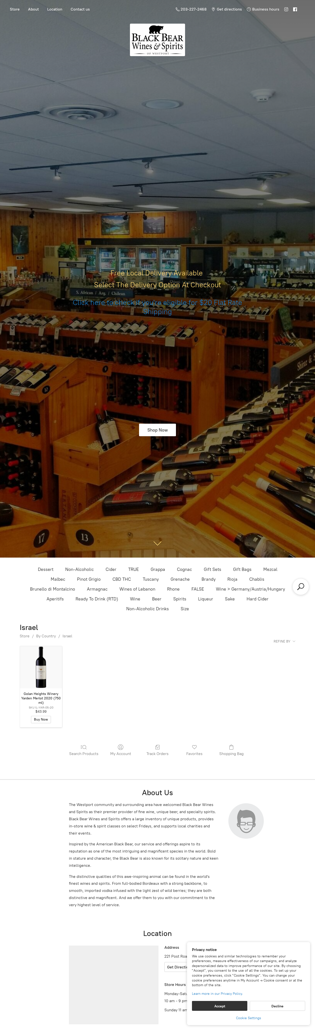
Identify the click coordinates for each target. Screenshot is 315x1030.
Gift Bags (242, 569)
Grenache (180, 579)
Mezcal (270, 569)
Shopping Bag (231, 753)
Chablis (256, 579)
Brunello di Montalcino (52, 589)
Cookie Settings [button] (248, 1018)
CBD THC (121, 579)
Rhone (173, 589)
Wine (135, 599)
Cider (111, 569)
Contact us (80, 9)
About (33, 9)
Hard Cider (257, 599)
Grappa (158, 569)
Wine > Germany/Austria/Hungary (250, 589)
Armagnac (97, 589)
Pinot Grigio (89, 579)
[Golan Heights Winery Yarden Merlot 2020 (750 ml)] (41, 667)
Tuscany (151, 579)
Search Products (83, 753)
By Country (46, 636)
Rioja (232, 579)
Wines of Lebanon (137, 589)
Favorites (194, 753)
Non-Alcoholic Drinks (147, 609)
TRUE (133, 569)
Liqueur (205, 599)
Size (185, 609)
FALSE (197, 589)
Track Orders (157, 753)
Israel (67, 636)
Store (15, 9)
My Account (120, 753)
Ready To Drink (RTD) (97, 599)
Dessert (45, 569)
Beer (156, 599)
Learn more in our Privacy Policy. (217, 994)
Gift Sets (212, 569)
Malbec (58, 579)
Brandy (209, 579)
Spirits (179, 599)
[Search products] (300, 586)
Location (54, 9)
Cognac (184, 569)
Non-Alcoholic (79, 569)
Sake (230, 599)
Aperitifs (55, 599)
